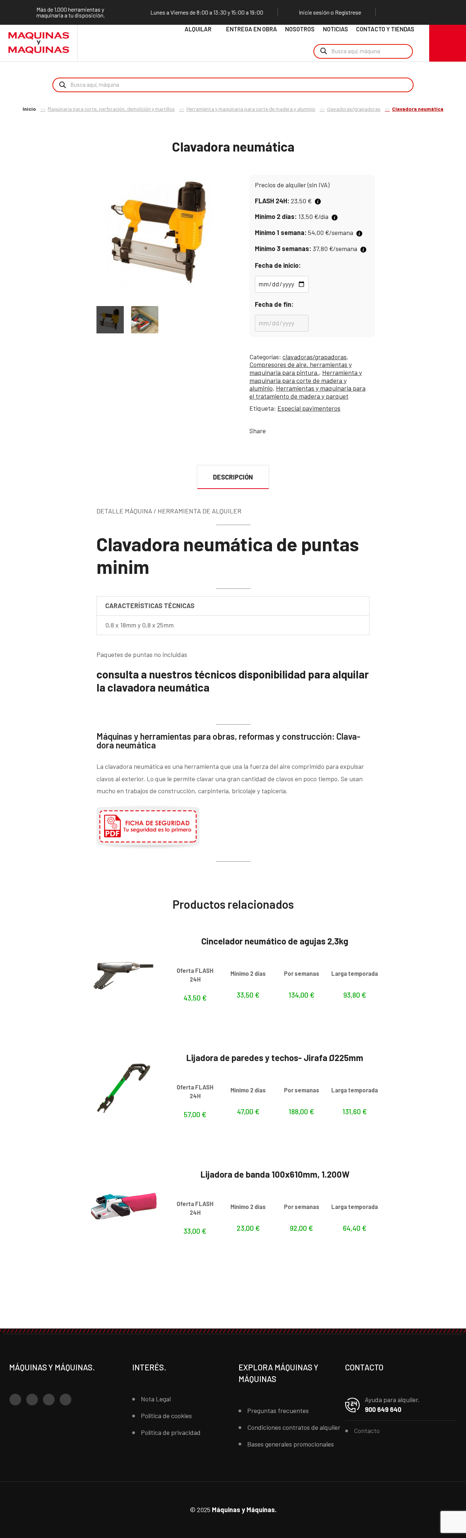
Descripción (233, 477)
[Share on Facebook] (272, 431)
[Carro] (447, 43)
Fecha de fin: (274, 304)
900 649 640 (383, 1409)
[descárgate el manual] (148, 848)
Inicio (29, 109)
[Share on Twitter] (283, 431)
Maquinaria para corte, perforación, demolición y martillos (111, 109)
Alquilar (198, 29)
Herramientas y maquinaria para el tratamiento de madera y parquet (307, 392)
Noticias (335, 29)
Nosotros (300, 29)
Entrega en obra (251, 29)
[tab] (233, 477)
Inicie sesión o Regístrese (330, 12)
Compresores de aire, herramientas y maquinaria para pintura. (300, 368)
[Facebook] (392, 12)
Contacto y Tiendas (385, 29)
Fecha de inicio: (278, 265)
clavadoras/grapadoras (353, 109)
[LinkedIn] (434, 12)
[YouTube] (420, 12)
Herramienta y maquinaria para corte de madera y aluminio (250, 109)
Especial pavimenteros (308, 408)
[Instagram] (406, 12)
